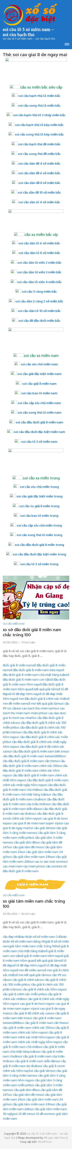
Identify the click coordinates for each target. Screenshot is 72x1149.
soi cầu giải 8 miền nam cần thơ (42, 1023)
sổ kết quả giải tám (43, 689)
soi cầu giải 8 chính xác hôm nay (40, 989)
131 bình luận (28, 642)
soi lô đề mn (22, 1114)
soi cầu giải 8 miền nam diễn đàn (33, 1061)
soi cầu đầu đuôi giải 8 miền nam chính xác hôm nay (35, 770)
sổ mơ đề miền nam (29, 970)
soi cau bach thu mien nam (36, 708)
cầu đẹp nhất (12, 937)
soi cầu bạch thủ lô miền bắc (39, 96)
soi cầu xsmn (50, 866)
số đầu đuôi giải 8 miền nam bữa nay (35, 670)
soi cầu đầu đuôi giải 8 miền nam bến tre (36, 751)
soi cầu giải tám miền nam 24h (29, 857)
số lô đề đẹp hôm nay (23, 694)
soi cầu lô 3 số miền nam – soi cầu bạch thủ (28, 31)
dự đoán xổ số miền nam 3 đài (42, 937)
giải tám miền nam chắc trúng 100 (33, 946)
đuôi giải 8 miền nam (18, 665)
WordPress (44, 1141)
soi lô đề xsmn (41, 1114)
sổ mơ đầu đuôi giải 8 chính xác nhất (40, 699)
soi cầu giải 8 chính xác (24, 980)
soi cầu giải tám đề (22, 842)
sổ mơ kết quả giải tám (43, 703)
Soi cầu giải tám (40, 828)
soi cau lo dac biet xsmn (47, 861)
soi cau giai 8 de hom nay (33, 1004)
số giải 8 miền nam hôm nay (40, 956)
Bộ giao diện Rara (55, 1137)
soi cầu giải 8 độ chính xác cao (29, 1013)
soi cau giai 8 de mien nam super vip (33, 823)
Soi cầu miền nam (13, 623)
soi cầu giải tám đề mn (24, 847)
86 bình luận (28, 913)
